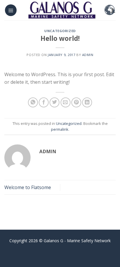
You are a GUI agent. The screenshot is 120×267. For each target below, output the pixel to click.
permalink (59, 129)
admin (87, 55)
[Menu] (11, 10)
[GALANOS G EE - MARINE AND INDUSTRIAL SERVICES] (62, 10)
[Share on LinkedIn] (87, 102)
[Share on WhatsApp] (33, 102)
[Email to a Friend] (65, 102)
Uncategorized (59, 31)
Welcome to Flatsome (27, 187)
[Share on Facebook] (44, 102)
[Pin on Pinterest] (76, 102)
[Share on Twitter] (54, 102)
